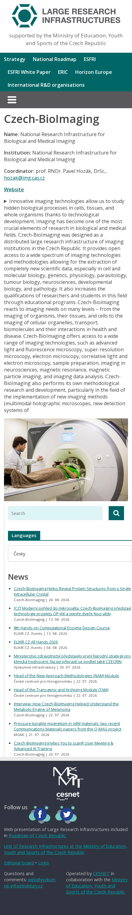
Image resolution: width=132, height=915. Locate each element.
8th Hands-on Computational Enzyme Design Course (62, 628)
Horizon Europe (93, 72)
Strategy (14, 59)
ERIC (63, 72)
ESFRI (90, 59)
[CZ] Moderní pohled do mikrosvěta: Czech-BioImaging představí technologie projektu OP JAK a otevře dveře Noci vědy (72, 610)
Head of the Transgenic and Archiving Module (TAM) (61, 689)
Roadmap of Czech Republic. (38, 835)
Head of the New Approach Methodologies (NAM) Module (66, 675)
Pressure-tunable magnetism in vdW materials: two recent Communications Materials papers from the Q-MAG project (67, 726)
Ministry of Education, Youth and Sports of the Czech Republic (97, 886)
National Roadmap (54, 59)
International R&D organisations (46, 85)
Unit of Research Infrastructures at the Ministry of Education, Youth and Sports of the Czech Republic (65, 849)
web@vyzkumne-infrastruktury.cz (30, 883)
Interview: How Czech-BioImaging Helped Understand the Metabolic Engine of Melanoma (66, 706)
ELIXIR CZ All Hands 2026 (36, 642)
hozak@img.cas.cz (24, 177)
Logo (43, 863)
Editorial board (19, 863)
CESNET (101, 873)
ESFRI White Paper (29, 72)
